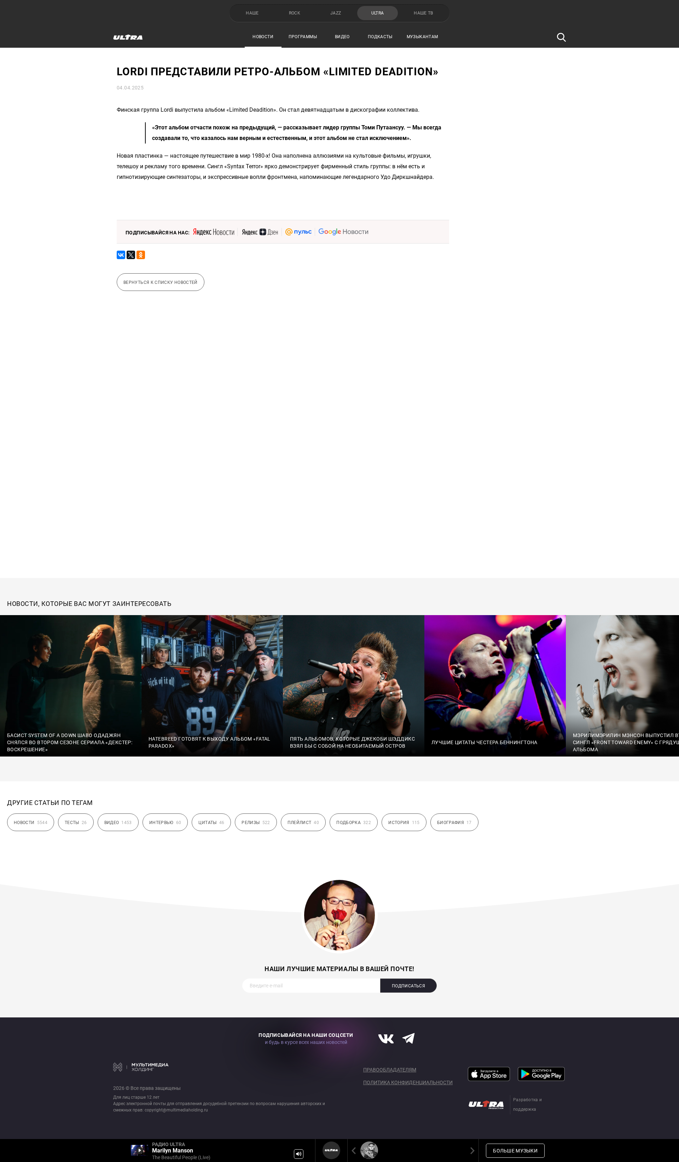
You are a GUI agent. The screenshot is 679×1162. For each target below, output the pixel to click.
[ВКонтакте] (121, 255)
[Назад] (355, 1150)
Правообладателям (389, 1070)
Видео (342, 36)
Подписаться (408, 985)
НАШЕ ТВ (423, 13)
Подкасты (380, 36)
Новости (263, 36)
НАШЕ (252, 13)
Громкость (298, 1154)
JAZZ (335, 13)
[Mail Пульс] (298, 231)
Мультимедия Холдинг (141, 1067)
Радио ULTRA (331, 1150)
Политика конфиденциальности (408, 1082)
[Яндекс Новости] (213, 231)
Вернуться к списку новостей (160, 282)
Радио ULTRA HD (369, 1150)
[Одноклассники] (141, 255)
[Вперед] (471, 1150)
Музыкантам (422, 36)
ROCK (294, 13)
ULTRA (377, 13)
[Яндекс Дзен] (259, 231)
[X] (131, 255)
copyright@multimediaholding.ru (176, 1110)
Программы (303, 36)
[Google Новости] (343, 231)
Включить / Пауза (140, 1150)
